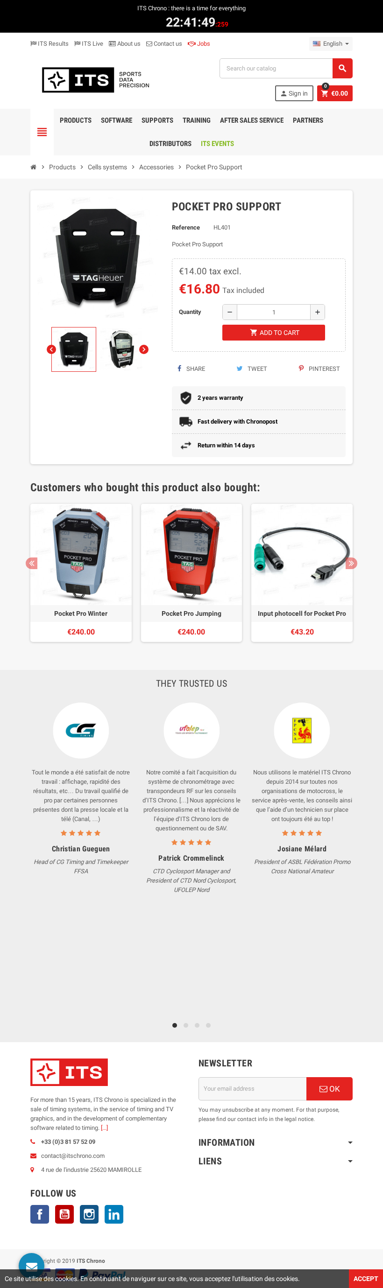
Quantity (190, 311)
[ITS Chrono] (94, 79)
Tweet (256, 368)
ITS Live (91, 43)
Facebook (39, 1214)
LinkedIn (114, 1214)
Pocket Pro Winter (80, 613)
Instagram (89, 1214)
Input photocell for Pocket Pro (302, 613)
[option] (81, 573)
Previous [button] (31, 563)
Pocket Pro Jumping (191, 613)
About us (128, 43)
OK (333, 1088)
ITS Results (52, 43)
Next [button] (351, 563)
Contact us (167, 43)
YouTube (64, 1214)
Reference (186, 227)
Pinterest (323, 368)
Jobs (203, 43)
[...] (104, 1127)
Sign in (294, 93)
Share (195, 368)
